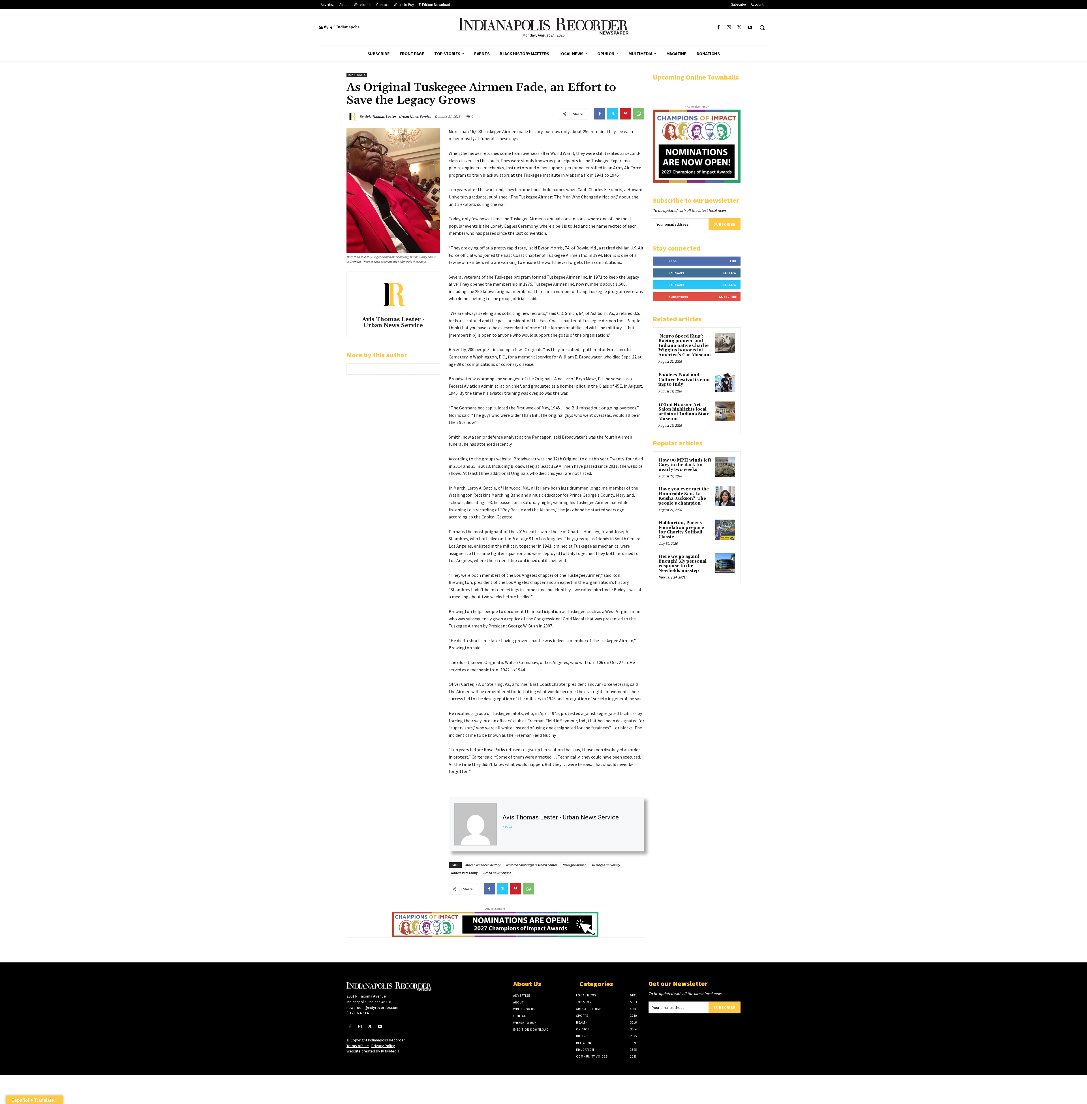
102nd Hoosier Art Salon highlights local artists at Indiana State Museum (683, 412)
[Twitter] (739, 27)
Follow (730, 273)
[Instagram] (729, 27)
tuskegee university (606, 865)
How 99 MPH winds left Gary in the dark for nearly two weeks (684, 465)
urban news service (497, 873)
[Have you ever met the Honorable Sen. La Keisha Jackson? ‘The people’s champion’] (725, 496)
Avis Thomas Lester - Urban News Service (398, 116)
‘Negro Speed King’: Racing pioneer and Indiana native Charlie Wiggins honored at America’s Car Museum (684, 346)
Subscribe (724, 224)
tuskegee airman (574, 865)
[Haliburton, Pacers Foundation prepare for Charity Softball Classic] (725, 529)
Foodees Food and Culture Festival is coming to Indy (684, 379)
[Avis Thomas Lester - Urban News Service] (353, 116)
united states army (464, 873)
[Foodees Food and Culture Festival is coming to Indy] (725, 382)
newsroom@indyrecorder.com (372, 1007)
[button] (762, 27)
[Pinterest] (625, 113)
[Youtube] (750, 27)
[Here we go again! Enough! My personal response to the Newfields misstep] (725, 563)
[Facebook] (718, 27)
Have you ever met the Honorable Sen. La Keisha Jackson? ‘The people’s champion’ (683, 496)
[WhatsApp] (638, 113)
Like (733, 261)
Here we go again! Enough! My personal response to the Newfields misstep (682, 563)
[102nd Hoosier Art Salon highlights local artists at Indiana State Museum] (725, 411)
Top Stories (357, 75)
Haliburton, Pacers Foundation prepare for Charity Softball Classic (681, 530)
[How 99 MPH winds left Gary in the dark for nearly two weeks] (725, 467)
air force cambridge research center (531, 865)
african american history (482, 865)
